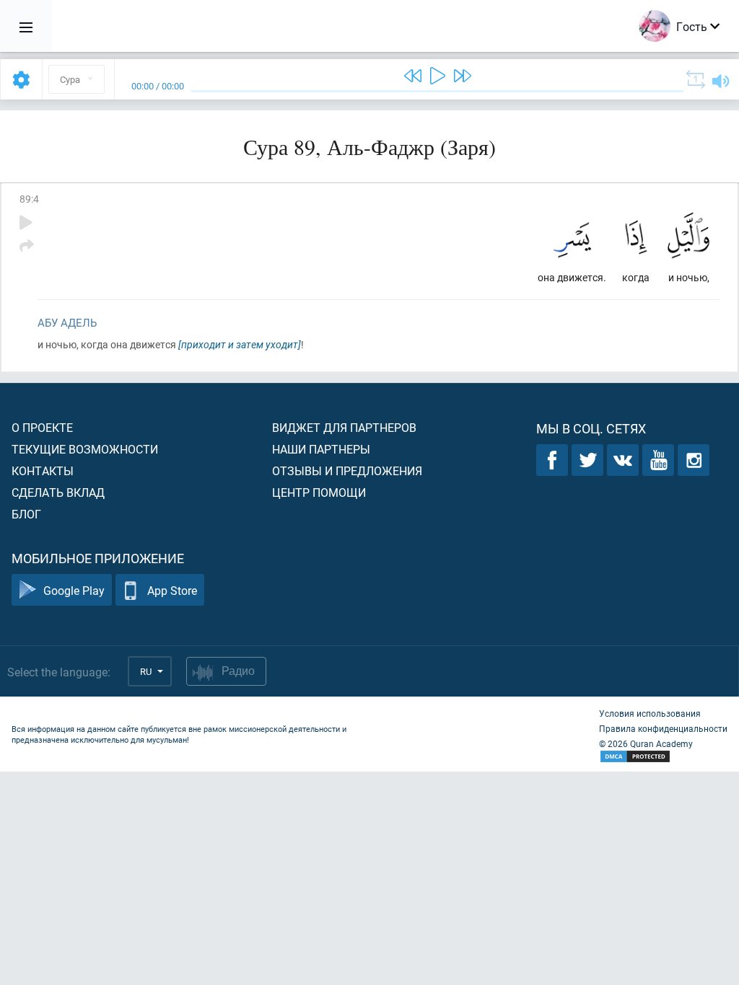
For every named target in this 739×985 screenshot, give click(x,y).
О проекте (42, 427)
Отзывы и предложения (347, 470)
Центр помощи (319, 492)
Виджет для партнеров (344, 427)
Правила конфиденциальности (663, 728)
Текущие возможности (85, 448)
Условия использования (650, 713)
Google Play (74, 590)
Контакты (43, 470)
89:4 (29, 199)
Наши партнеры (321, 448)
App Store (172, 590)
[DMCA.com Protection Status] (663, 756)
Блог (26, 513)
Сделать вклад (58, 492)
